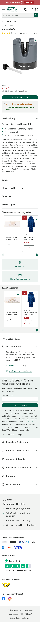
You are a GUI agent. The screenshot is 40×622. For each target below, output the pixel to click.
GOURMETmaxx (8, 26)
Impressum (29, 610)
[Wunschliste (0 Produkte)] (31, 9)
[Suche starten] (36, 15)
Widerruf (28, 614)
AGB (21, 614)
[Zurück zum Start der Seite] (38, 606)
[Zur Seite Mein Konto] (26, 9)
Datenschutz (29, 421)
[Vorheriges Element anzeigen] (3, 254)
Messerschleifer (10, 21)
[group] (20, 56)
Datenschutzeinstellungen (20, 618)
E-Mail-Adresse (7, 395)
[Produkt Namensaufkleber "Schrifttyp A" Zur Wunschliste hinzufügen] (18, 218)
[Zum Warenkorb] (36, 9)
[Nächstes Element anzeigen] (37, 254)
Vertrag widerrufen (15, 610)
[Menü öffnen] (3, 9)
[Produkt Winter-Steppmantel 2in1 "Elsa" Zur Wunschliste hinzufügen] (36, 218)
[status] (17, 15)
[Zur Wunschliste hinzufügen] (36, 40)
